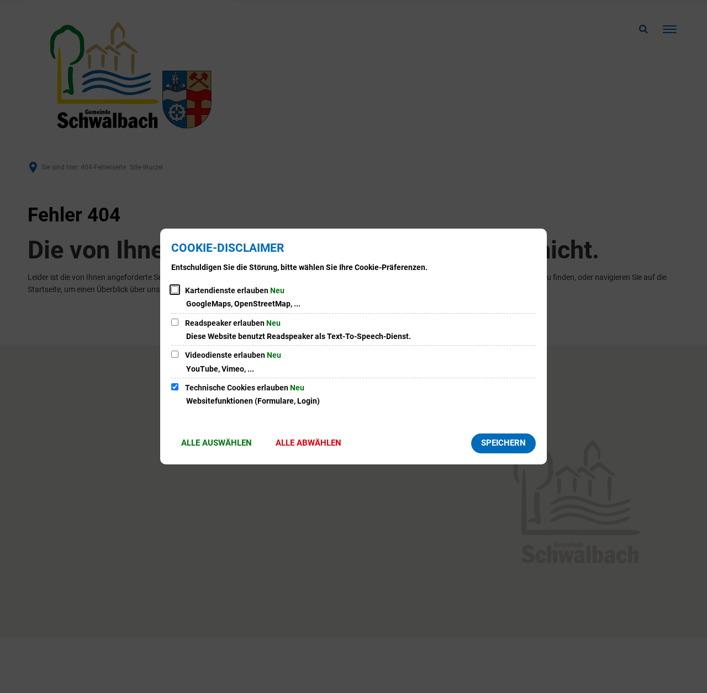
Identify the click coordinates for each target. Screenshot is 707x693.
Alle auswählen (216, 443)
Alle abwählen (308, 443)
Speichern (503, 443)
